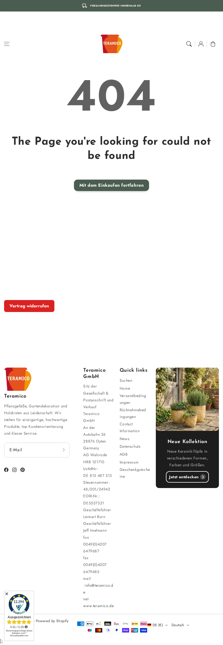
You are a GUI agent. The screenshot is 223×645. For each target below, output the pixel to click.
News (124, 438)
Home (125, 388)
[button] (7, 44)
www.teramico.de (98, 605)
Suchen (126, 380)
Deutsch (178, 625)
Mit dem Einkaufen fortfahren (111, 185)
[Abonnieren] (64, 450)
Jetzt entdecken (184, 477)
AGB (124, 454)
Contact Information (130, 427)
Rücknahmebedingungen (133, 413)
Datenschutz (130, 446)
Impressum (129, 462)
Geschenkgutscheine (135, 473)
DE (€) (158, 625)
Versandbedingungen (133, 399)
